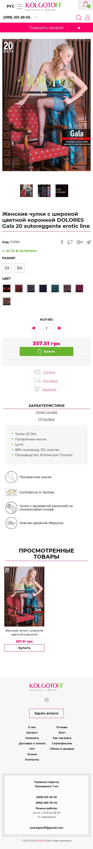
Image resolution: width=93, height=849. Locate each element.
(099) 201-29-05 (46, 797)
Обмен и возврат (62, 748)
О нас (32, 727)
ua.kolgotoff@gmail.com (46, 827)
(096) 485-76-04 (46, 802)
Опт (32, 748)
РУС (10, 6)
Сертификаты (62, 743)
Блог (62, 732)
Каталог (32, 732)
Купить (24, 648)
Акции (32, 754)
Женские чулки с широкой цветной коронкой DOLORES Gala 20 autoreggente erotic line (24, 632)
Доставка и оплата (32, 743)
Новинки (32, 738)
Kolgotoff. (41, 840)
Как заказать (62, 738)
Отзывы (62, 727)
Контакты (32, 759)
